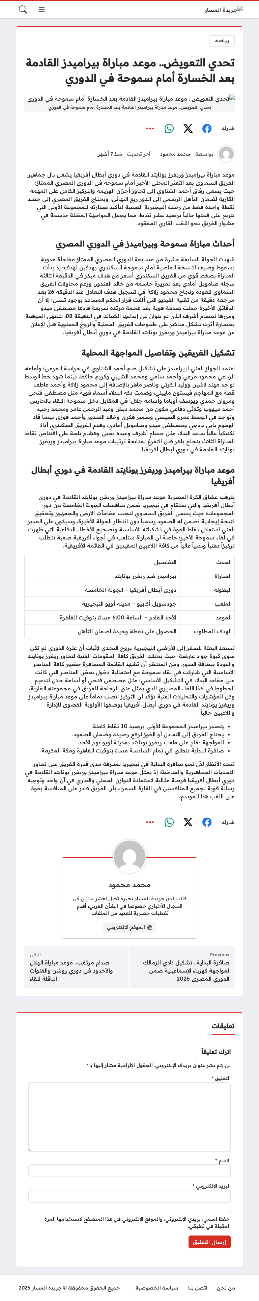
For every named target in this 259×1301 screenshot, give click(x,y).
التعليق (221, 1078)
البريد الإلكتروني (212, 1186)
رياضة (222, 40)
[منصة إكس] (187, 128)
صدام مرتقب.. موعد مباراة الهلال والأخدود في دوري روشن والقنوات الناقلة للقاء (71, 970)
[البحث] (23, 9)
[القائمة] (42, 9)
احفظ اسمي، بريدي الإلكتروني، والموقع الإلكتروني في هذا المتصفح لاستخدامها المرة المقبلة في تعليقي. (137, 1222)
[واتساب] (169, 128)
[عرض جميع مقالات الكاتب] (226, 153)
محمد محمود (175, 154)
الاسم (223, 1161)
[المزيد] (150, 128)
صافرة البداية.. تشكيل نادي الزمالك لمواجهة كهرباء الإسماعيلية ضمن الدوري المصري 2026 (186, 970)
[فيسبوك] (206, 128)
